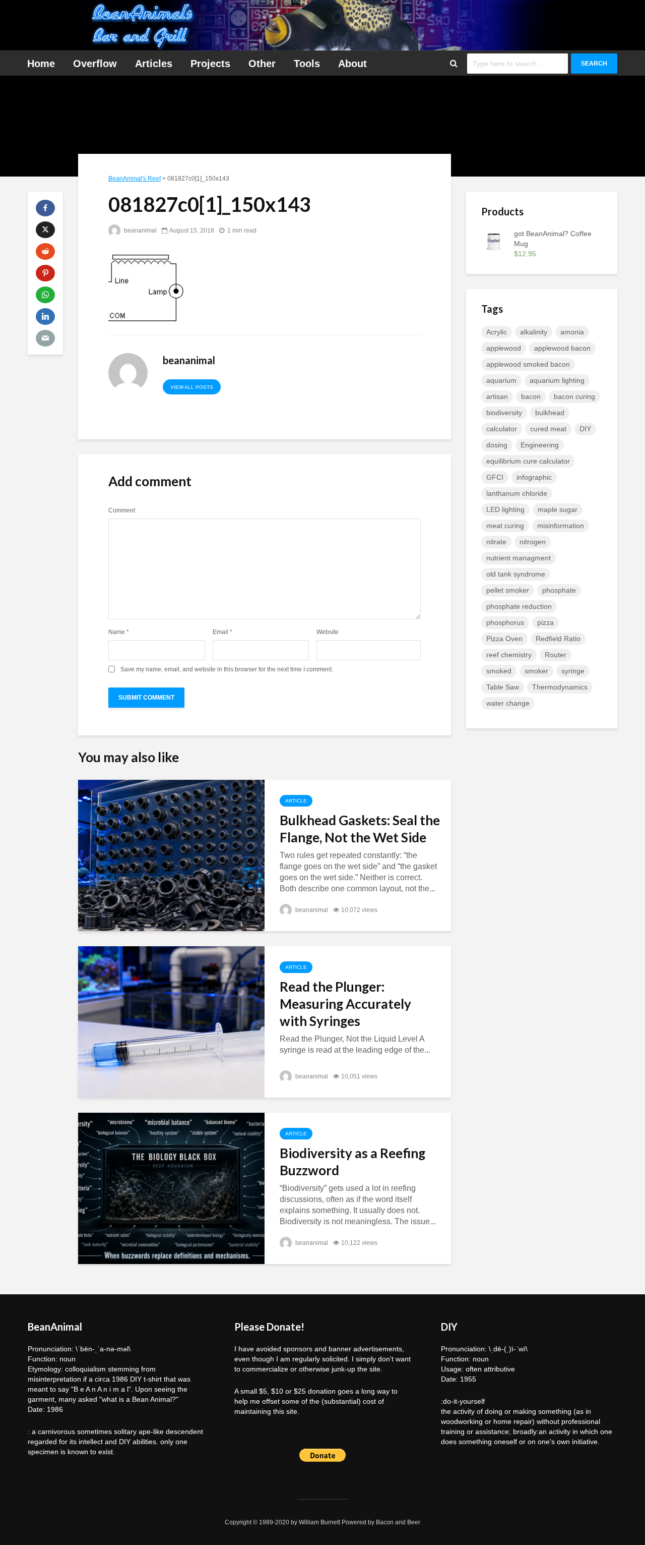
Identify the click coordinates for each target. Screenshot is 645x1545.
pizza (545, 622)
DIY (585, 429)
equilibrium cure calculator (528, 461)
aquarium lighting (557, 380)
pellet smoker (507, 590)
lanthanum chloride (516, 493)
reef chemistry (509, 655)
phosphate (559, 590)
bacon (531, 396)
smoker (536, 671)
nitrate (496, 542)
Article (296, 801)
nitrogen (533, 542)
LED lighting (505, 509)
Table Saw (502, 687)
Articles (153, 63)
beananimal (139, 230)
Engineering (540, 445)
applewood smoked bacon (528, 364)
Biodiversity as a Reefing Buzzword (352, 1161)
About (352, 63)
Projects (210, 63)
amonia (572, 332)
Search (594, 63)
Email (222, 632)
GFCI (494, 477)
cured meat (548, 429)
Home (41, 63)
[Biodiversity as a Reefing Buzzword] (171, 1187)
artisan (497, 396)
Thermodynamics (560, 687)
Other (262, 63)
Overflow (95, 63)
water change (508, 703)
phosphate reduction (519, 606)
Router (555, 655)
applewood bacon (562, 348)
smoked (498, 671)
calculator (501, 429)
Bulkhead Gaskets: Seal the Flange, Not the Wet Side (360, 828)
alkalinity (533, 332)
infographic (534, 477)
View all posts (191, 387)
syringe (573, 671)
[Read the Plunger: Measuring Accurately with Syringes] (171, 1021)
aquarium (501, 380)
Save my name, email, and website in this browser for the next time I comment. (226, 669)
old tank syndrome (515, 574)
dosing (496, 445)
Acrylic (496, 332)
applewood (503, 348)
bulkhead (549, 413)
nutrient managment (518, 558)
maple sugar (557, 509)
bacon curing (574, 396)
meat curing (505, 526)
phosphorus (505, 622)
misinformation (560, 526)
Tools (307, 63)
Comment (121, 510)
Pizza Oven (504, 639)
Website (327, 632)
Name (118, 632)
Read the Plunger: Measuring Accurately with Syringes (345, 1004)
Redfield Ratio (558, 639)
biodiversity (504, 413)
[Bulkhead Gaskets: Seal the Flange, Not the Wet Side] (171, 854)
